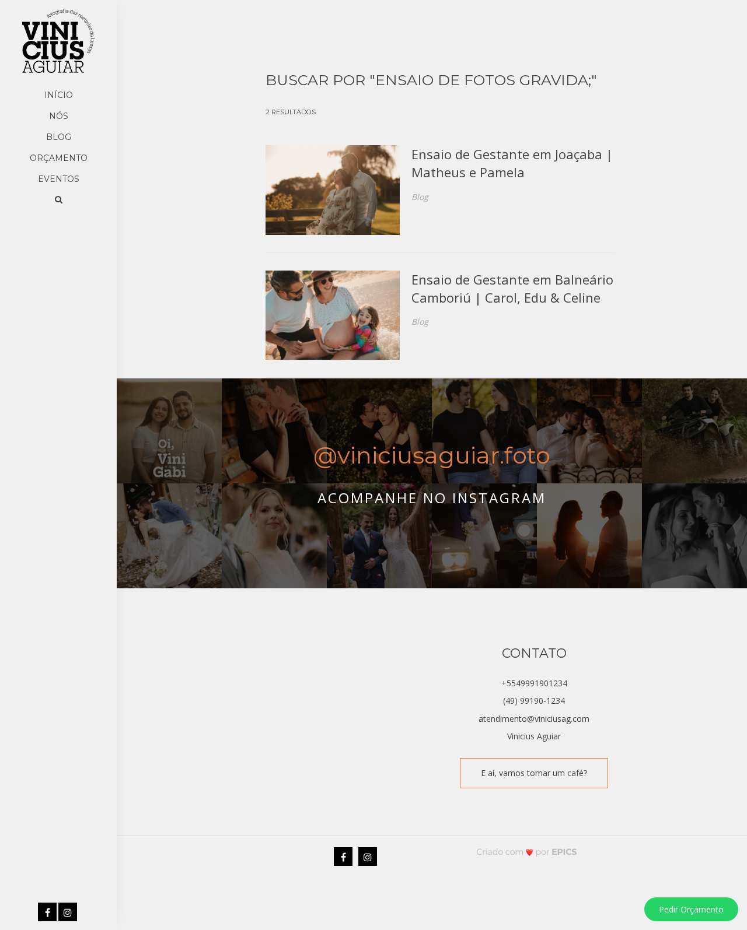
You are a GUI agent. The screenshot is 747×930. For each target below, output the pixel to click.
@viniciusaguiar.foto (431, 455)
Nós (58, 116)
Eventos (58, 179)
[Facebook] (48, 912)
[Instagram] (68, 912)
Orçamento (59, 158)
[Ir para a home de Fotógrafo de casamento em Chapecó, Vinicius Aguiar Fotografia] (58, 41)
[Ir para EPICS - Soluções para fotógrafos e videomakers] (527, 852)
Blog (58, 137)
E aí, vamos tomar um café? (534, 772)
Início (58, 95)
